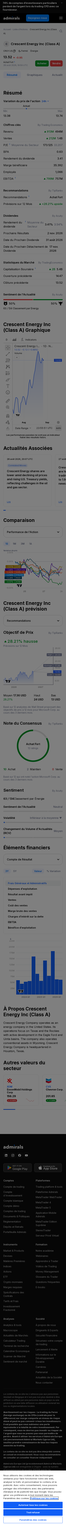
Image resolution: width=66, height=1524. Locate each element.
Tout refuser (33, 1512)
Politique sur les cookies (44, 1498)
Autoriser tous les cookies (32, 1505)
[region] (33, 1497)
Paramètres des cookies (33, 1519)
